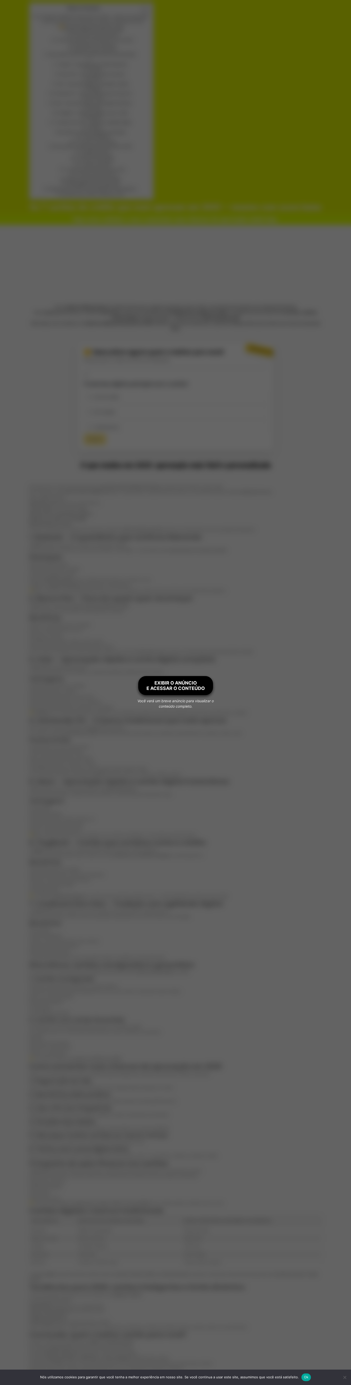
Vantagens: (94, 88)
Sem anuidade (104, 412)
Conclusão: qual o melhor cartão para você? (92, 194)
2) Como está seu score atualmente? (95, 35)
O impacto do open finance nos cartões (92, 179)
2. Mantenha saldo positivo (95, 155)
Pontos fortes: (95, 98)
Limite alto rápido (106, 397)
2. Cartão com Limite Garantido (96, 141)
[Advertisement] (175, 263)
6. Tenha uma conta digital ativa (96, 174)
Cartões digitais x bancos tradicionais (92, 184)
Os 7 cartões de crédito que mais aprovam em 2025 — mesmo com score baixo (91, 16)
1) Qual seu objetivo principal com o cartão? (94, 31)
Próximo (95, 439)
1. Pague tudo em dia (95, 151)
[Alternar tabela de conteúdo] (142, 9)
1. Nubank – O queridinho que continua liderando (92, 64)
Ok (306, 1377)
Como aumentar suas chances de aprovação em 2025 (93, 146)
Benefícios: (95, 79)
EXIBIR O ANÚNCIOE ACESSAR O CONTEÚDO (175, 685)
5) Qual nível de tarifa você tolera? (95, 49)
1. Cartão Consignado (95, 137)
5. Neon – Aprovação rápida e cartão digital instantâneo (92, 103)
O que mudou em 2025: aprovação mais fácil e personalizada (92, 54)
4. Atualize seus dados (96, 165)
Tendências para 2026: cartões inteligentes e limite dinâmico (92, 189)
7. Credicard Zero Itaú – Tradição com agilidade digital (92, 122)
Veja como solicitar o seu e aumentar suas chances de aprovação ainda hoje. (94, 21)
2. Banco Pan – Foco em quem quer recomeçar (91, 74)
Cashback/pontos (106, 427)
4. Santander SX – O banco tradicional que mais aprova (92, 93)
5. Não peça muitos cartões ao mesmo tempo (96, 169)
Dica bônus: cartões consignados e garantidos (92, 132)
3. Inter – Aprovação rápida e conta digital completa (91, 84)
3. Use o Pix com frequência (96, 160)
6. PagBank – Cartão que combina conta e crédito (92, 113)
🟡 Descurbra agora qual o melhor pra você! (92, 26)
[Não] (344, 1377)
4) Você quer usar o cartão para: (95, 44)
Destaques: (94, 69)
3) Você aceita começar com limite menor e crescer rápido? (95, 40)
